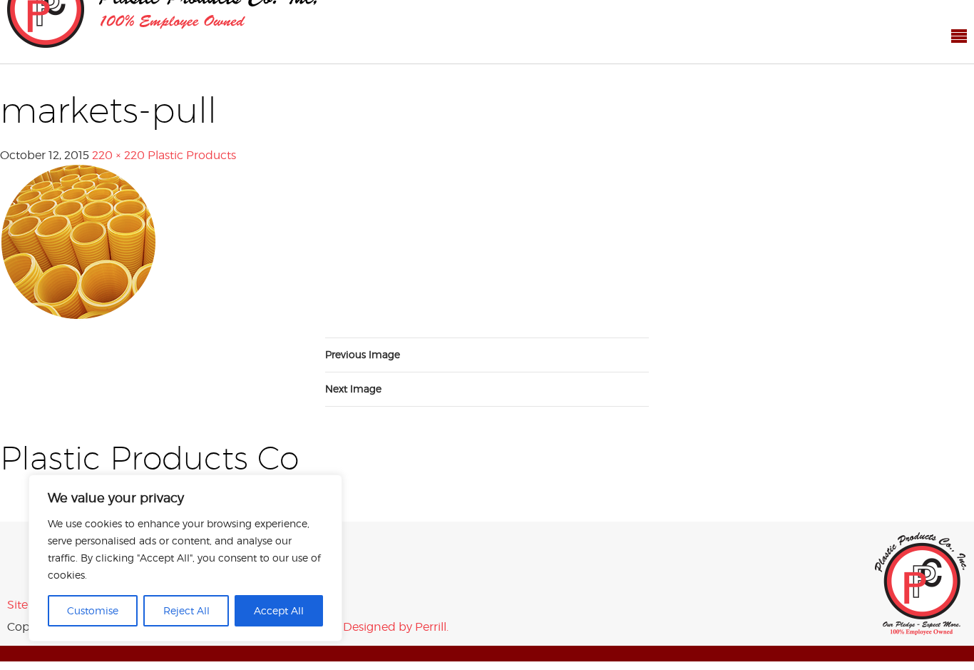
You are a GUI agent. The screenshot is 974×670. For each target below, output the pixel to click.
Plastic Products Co (921, 552)
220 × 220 (118, 124)
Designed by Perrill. (395, 595)
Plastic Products (192, 124)
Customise (92, 610)
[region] (185, 557)
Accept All (279, 610)
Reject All (186, 610)
